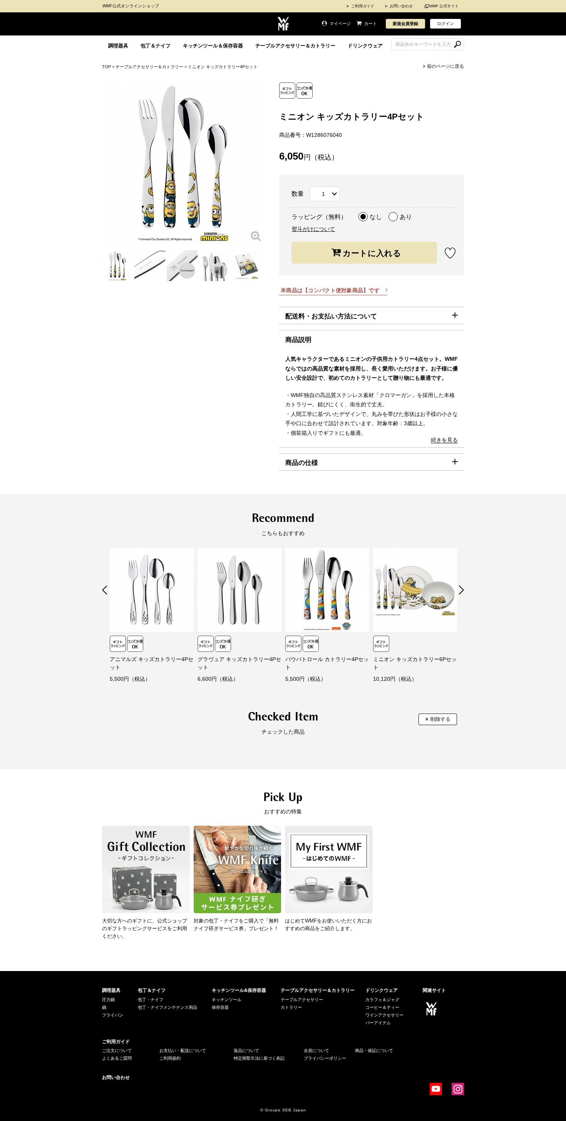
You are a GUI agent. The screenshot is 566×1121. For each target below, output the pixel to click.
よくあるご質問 (117, 1058)
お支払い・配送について (182, 1050)
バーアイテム (378, 1022)
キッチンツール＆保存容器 (213, 46)
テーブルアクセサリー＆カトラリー (295, 46)
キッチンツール (226, 999)
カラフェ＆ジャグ (382, 999)
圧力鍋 (108, 999)
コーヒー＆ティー (382, 1007)
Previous (104, 590)
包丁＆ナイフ (156, 46)
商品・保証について (374, 1050)
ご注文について (117, 1050)
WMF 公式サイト (444, 6)
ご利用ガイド (362, 6)
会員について (316, 1050)
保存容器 (220, 1007)
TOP (106, 66)
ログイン (445, 23)
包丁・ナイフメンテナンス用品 (167, 1007)
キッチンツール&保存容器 (239, 990)
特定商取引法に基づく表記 (259, 1058)
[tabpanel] (117, 265)
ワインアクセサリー (384, 1015)
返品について (246, 1050)
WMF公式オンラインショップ (130, 5)
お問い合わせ (401, 6)
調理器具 (118, 46)
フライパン (112, 1015)
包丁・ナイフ (150, 999)
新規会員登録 (405, 23)
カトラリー (291, 1007)
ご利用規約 (170, 1058)
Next (461, 590)
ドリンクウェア (365, 46)
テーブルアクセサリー (302, 999)
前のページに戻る (445, 66)
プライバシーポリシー (325, 1058)
